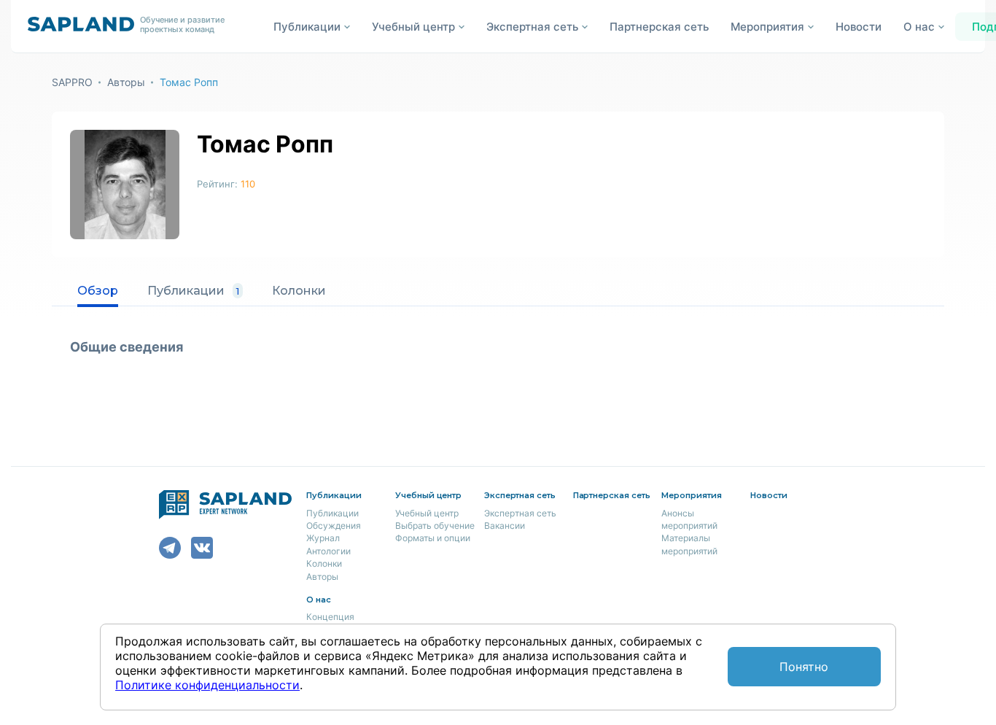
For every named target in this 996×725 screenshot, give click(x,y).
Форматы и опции (432, 537)
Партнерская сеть (659, 27)
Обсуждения (333, 525)
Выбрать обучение (435, 525)
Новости (859, 27)
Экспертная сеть (520, 513)
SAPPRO (72, 82)
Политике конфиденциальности (207, 685)
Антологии (328, 551)
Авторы (126, 82)
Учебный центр (427, 513)
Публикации (193, 291)
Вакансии (504, 525)
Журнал (323, 537)
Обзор (97, 291)
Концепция (330, 616)
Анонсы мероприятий (689, 519)
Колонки (299, 291)
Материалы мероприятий (689, 544)
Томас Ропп (189, 82)
